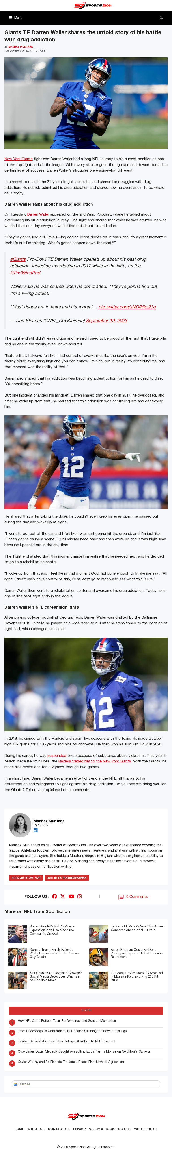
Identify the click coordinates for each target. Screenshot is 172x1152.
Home (19, 1129)
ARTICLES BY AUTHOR (26, 878)
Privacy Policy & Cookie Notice (102, 1129)
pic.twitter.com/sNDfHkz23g (127, 307)
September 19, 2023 (106, 321)
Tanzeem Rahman (66, 878)
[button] (161, 17)
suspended (56, 756)
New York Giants (18, 159)
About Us (36, 1129)
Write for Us (146, 1129)
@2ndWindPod (25, 273)
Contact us (59, 1129)
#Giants (18, 259)
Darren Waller (38, 214)
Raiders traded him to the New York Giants (94, 761)
